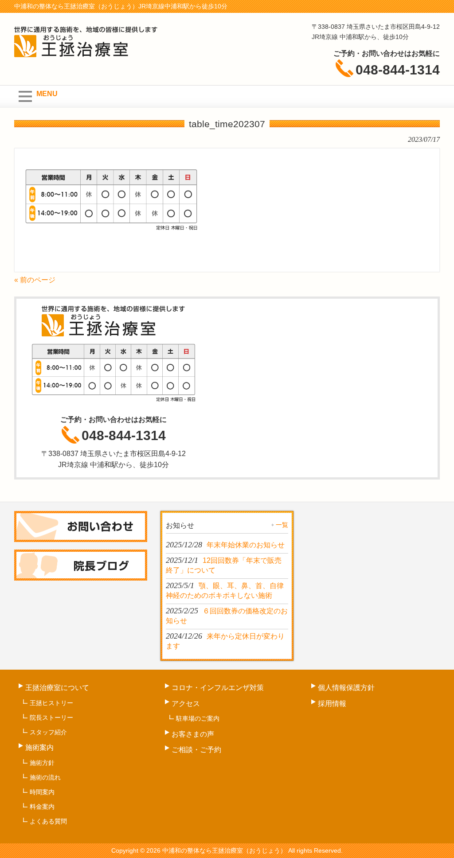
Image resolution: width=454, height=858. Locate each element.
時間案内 (42, 792)
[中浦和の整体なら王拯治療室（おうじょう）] (86, 53)
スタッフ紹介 (48, 732)
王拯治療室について (57, 687)
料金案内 (42, 806)
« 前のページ (34, 280)
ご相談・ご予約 (196, 749)
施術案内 (39, 747)
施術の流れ (45, 777)
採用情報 (332, 703)
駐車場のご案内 (197, 718)
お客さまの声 (193, 734)
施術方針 (42, 762)
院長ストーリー (51, 717)
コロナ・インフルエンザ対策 (218, 687)
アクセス (186, 703)
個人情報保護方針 (346, 687)
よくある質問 (48, 821)
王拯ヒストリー (51, 702)
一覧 (282, 524)
